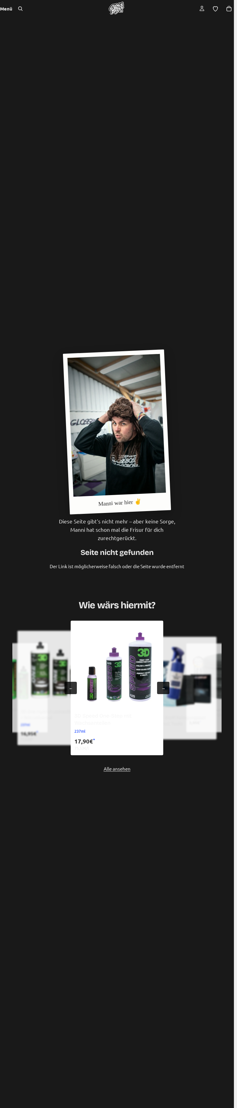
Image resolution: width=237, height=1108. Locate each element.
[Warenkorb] (229, 8)
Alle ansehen (117, 769)
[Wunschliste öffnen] (215, 8)
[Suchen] (20, 8)
